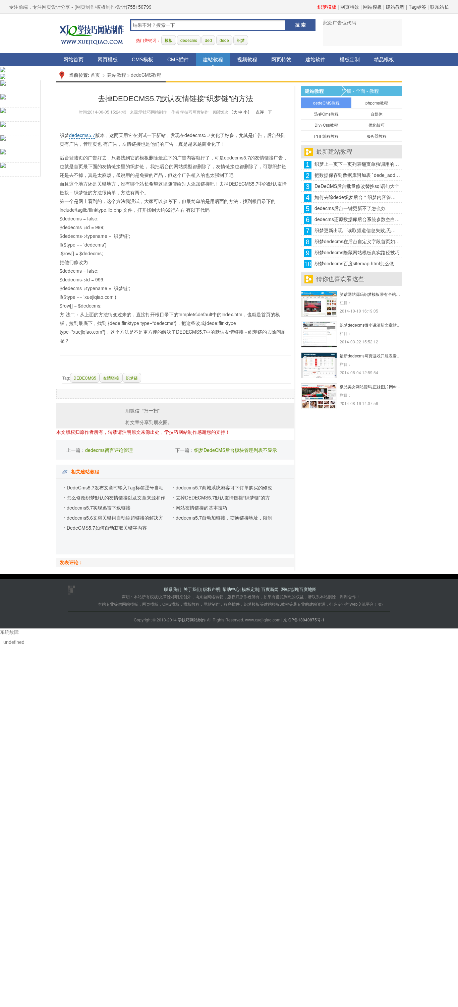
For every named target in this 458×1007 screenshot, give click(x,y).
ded (208, 40)
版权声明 (211, 589)
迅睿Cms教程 (326, 114)
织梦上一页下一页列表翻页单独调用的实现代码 (357, 163)
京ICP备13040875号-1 (304, 619)
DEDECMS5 (84, 378)
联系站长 (439, 6)
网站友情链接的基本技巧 (201, 507)
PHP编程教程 (326, 136)
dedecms (188, 40)
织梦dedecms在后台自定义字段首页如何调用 (357, 241)
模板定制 (350, 59)
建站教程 (395, 6)
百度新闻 (270, 589)
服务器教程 (376, 136)
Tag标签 (417, 6)
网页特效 (349, 6)
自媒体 (376, 114)
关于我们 (192, 589)
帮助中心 (231, 589)
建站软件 (315, 59)
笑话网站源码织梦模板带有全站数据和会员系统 (382, 294)
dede (224, 40)
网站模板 (372, 6)
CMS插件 (178, 59)
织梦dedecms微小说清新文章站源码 (372, 325)
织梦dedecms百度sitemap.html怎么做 (354, 263)
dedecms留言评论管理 (109, 450)
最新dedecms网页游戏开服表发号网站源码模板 (382, 355)
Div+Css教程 (326, 125)
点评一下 (264, 112)
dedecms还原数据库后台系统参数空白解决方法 (357, 219)
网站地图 (289, 589)
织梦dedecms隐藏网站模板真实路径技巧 (357, 252)
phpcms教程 (376, 103)
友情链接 (111, 378)
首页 (95, 74)
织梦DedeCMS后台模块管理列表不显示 (235, 450)
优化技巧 (376, 125)
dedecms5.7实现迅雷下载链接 (98, 507)
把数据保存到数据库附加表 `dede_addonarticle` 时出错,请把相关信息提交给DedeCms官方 (357, 175)
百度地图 (308, 589)
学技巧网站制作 (92, 33)
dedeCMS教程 (146, 74)
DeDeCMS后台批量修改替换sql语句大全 (356, 186)
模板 (169, 40)
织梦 (241, 40)
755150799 (139, 6)
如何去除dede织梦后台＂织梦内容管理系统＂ (357, 197)
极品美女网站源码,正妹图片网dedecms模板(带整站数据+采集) (395, 386)
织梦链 (132, 378)
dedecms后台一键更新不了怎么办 (350, 208)
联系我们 (172, 589)
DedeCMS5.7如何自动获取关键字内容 (107, 527)
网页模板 (108, 59)
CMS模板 (142, 59)
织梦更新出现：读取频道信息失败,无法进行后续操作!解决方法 (357, 230)
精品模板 (384, 59)
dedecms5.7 (82, 135)
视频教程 (247, 59)
